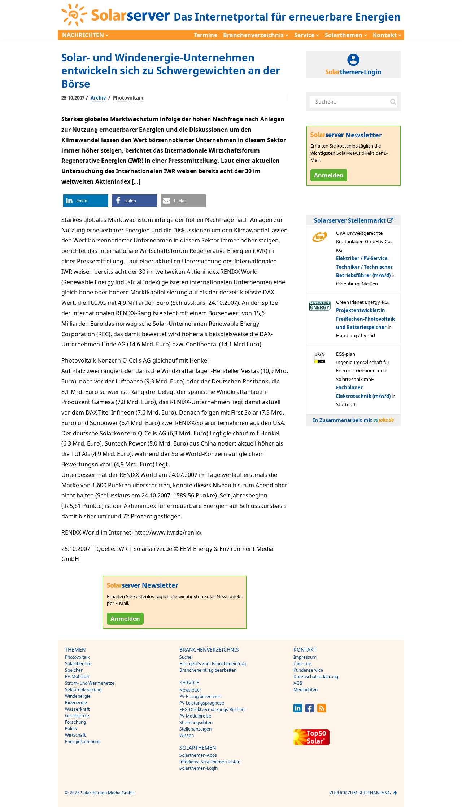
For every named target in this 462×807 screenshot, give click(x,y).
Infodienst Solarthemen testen (209, 762)
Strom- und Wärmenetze (89, 683)
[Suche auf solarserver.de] (393, 101)
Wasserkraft (77, 709)
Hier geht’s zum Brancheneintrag (212, 664)
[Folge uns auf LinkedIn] (297, 710)
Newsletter (190, 690)
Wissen (186, 735)
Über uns (302, 664)
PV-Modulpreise (195, 716)
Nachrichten (83, 35)
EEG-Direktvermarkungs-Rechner (212, 709)
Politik (71, 728)
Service (304, 35)
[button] (85, 200)
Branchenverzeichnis (253, 35)
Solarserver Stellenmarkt (350, 220)
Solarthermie (78, 664)
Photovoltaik (128, 98)
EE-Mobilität (77, 677)
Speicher (74, 670)
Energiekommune (83, 741)
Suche (185, 657)
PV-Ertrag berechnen (200, 696)
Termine (205, 35)
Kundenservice (308, 670)
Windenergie (78, 696)
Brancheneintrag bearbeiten (207, 670)
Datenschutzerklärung (315, 677)
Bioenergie (76, 702)
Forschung (75, 722)
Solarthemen (343, 35)
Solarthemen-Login (198, 768)
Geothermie (77, 715)
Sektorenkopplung (83, 690)
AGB (297, 683)
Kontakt (385, 35)
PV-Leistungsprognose (201, 703)
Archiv (98, 98)
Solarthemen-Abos (198, 755)
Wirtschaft (75, 735)
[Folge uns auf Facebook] (309, 710)
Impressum (305, 657)
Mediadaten (305, 690)
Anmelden (125, 619)
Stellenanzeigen (195, 729)
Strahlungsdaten (196, 722)
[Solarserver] (115, 15)
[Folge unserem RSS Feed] (321, 710)
